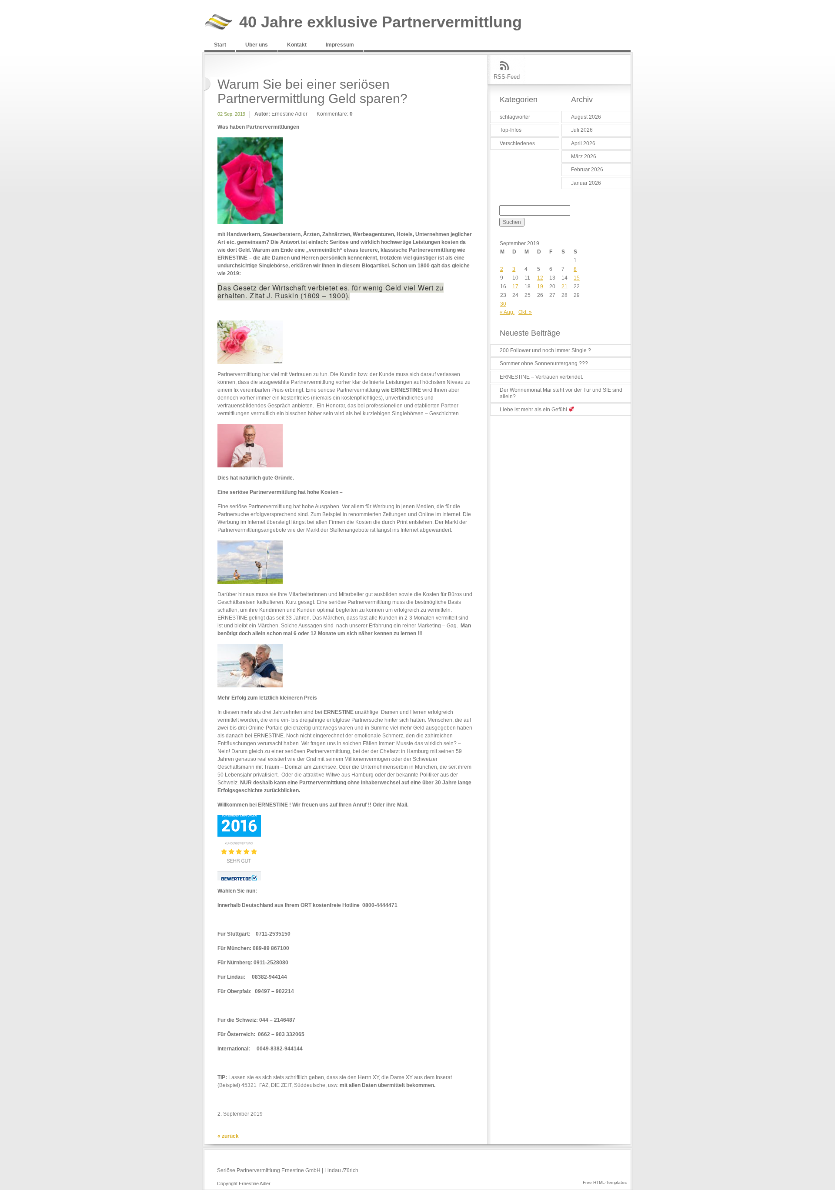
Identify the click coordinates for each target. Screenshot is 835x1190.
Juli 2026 (582, 130)
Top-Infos (510, 130)
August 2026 (586, 117)
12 (540, 278)
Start (220, 45)
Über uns (256, 45)
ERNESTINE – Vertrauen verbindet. (541, 377)
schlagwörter (515, 117)
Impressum (340, 45)
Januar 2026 (586, 183)
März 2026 (583, 156)
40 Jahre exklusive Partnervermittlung (380, 22)
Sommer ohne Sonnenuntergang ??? (544, 363)
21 (564, 286)
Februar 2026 (587, 170)
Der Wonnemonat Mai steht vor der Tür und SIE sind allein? (561, 393)
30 (503, 304)
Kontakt (297, 45)
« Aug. (507, 312)
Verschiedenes (517, 143)
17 (515, 286)
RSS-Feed (507, 76)
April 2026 (583, 143)
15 (577, 278)
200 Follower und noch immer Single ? (545, 350)
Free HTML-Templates (605, 1182)
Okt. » (525, 312)
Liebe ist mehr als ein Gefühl (534, 410)
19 (540, 286)
